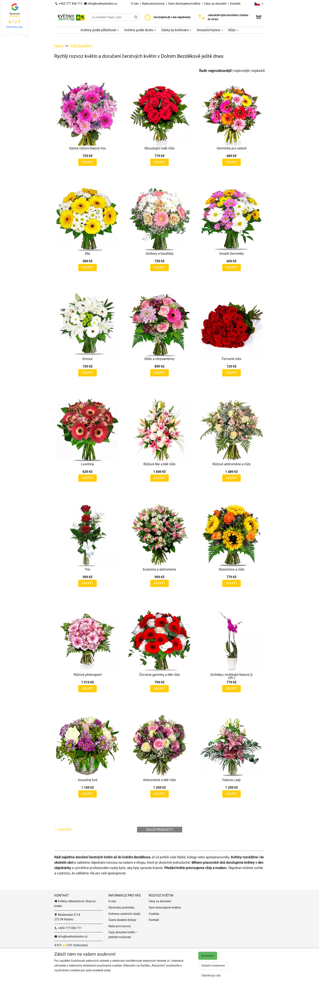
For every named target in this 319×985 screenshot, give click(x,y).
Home (58, 46)
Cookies (154, 914)
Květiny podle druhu (139, 30)
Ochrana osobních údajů (124, 914)
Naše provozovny (153, 3)
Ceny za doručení (215, 3)
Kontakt (235, 3)
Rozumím (207, 955)
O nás (135, 3)
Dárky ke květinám (175, 30)
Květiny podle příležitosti (99, 30)
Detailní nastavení (213, 965)
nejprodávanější (219, 71)
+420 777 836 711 (70, 3)
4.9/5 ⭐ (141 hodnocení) (71, 945)
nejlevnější (241, 71)
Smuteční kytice (209, 30)
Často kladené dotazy (122, 920)
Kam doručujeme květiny (184, 3)
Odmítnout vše (210, 975)
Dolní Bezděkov (81, 46)
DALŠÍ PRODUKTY (159, 830)
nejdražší (258, 71)
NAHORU (65, 830)
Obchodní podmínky (121, 907)
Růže (232, 30)
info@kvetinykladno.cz (102, 3)
